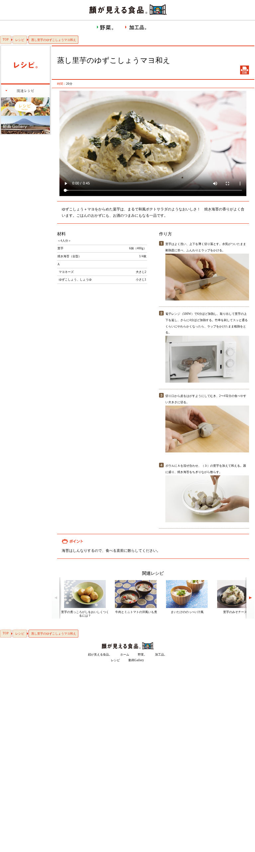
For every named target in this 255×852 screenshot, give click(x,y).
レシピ (19, 40)
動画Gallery (136, 660)
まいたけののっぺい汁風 (187, 612)
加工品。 (161, 654)
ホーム (124, 654)
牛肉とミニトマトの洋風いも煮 (136, 612)
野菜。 (142, 654)
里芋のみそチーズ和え (238, 612)
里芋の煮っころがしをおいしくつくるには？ (85, 613)
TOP (6, 39)
